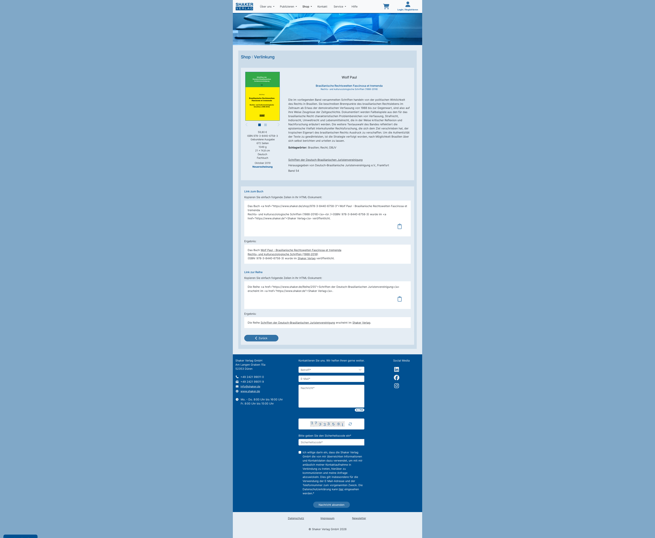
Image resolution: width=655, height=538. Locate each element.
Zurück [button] (263, 338)
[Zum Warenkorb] (386, 6)
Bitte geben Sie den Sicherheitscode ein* (325, 435)
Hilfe (355, 6)
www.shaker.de (250, 391)
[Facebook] (396, 377)
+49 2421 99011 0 (252, 377)
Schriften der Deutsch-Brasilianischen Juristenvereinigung (325, 159)
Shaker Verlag (307, 258)
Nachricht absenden (331, 504)
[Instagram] (396, 385)
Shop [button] (307, 6)
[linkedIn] (396, 369)
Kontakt (322, 6)
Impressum (327, 518)
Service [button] (339, 6)
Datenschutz (296, 518)
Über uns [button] (266, 6)
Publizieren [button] (287, 6)
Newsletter (359, 518)
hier (341, 489)
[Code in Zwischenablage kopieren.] (399, 226)
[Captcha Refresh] (350, 424)
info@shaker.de (250, 386)
